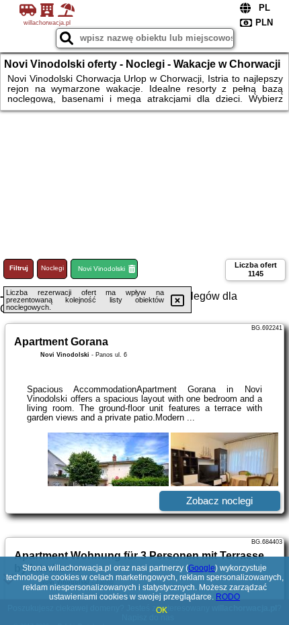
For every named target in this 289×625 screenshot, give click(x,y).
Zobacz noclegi (219, 500)
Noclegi (52, 268)
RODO (228, 597)
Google (201, 568)
